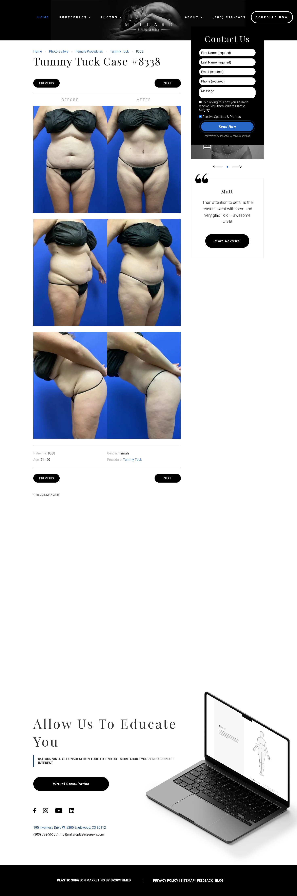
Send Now (227, 126)
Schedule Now (272, 17)
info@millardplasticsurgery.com (81, 834)
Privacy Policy (165, 880)
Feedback (205, 880)
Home (43, 17)
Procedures (73, 17)
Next (168, 83)
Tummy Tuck (119, 51)
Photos (110, 17)
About (193, 17)
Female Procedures (89, 51)
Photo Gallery (58, 51)
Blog (219, 880)
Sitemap (188, 880)
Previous (46, 83)
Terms (246, 136)
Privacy (237, 136)
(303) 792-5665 (229, 17)
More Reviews (227, 241)
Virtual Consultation (71, 783)
